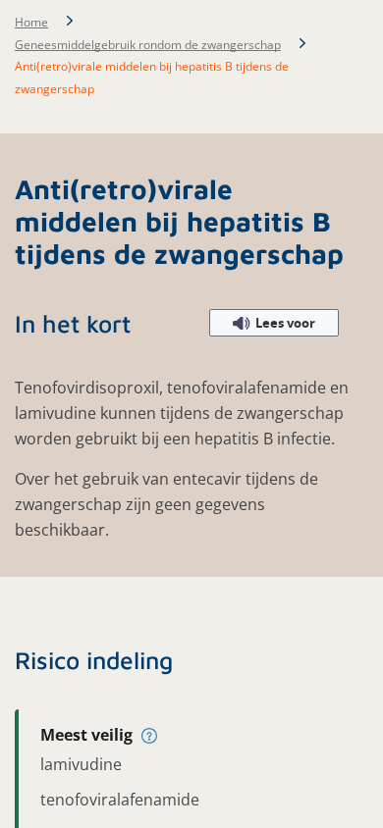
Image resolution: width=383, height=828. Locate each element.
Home (31, 22)
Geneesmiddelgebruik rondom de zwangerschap (148, 44)
